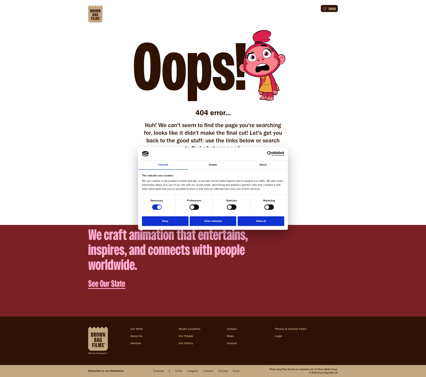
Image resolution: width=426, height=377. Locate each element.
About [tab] (263, 164)
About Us (136, 336)
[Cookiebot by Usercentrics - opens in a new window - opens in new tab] (269, 153)
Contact (232, 343)
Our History (186, 343)
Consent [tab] (163, 164)
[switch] (194, 207)
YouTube (223, 371)
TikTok (178, 371)
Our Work (136, 329)
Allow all (261, 221)
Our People (186, 336)
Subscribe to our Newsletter (106, 371)
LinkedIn (208, 371)
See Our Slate (106, 283)
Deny (165, 221)
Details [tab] (213, 164)
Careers (232, 329)
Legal (278, 336)
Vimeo (236, 371)
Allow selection (213, 221)
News (230, 336)
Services (135, 343)
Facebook (158, 371)
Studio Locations (189, 329)
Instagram (192, 371)
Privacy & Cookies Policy (291, 329)
